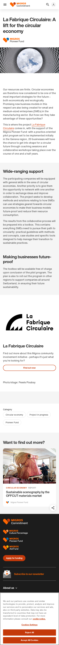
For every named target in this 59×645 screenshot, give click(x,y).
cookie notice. (39, 618)
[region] (29, 618)
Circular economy (14, 414)
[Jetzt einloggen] (53, 5)
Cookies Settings (29, 624)
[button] (5, 5)
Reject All (29, 632)
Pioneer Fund (12, 422)
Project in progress (38, 414)
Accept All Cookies (29, 640)
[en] (19, 4)
